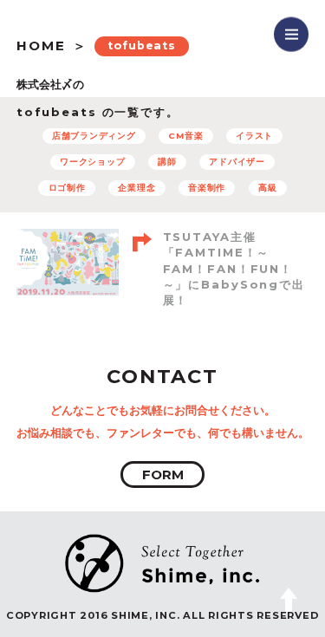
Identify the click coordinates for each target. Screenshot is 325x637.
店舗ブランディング (94, 135)
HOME (41, 45)
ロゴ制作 (67, 187)
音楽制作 (206, 187)
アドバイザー (237, 161)
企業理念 (136, 187)
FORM (163, 474)
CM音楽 (185, 135)
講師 (167, 161)
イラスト (254, 135)
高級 (267, 187)
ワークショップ (92, 161)
